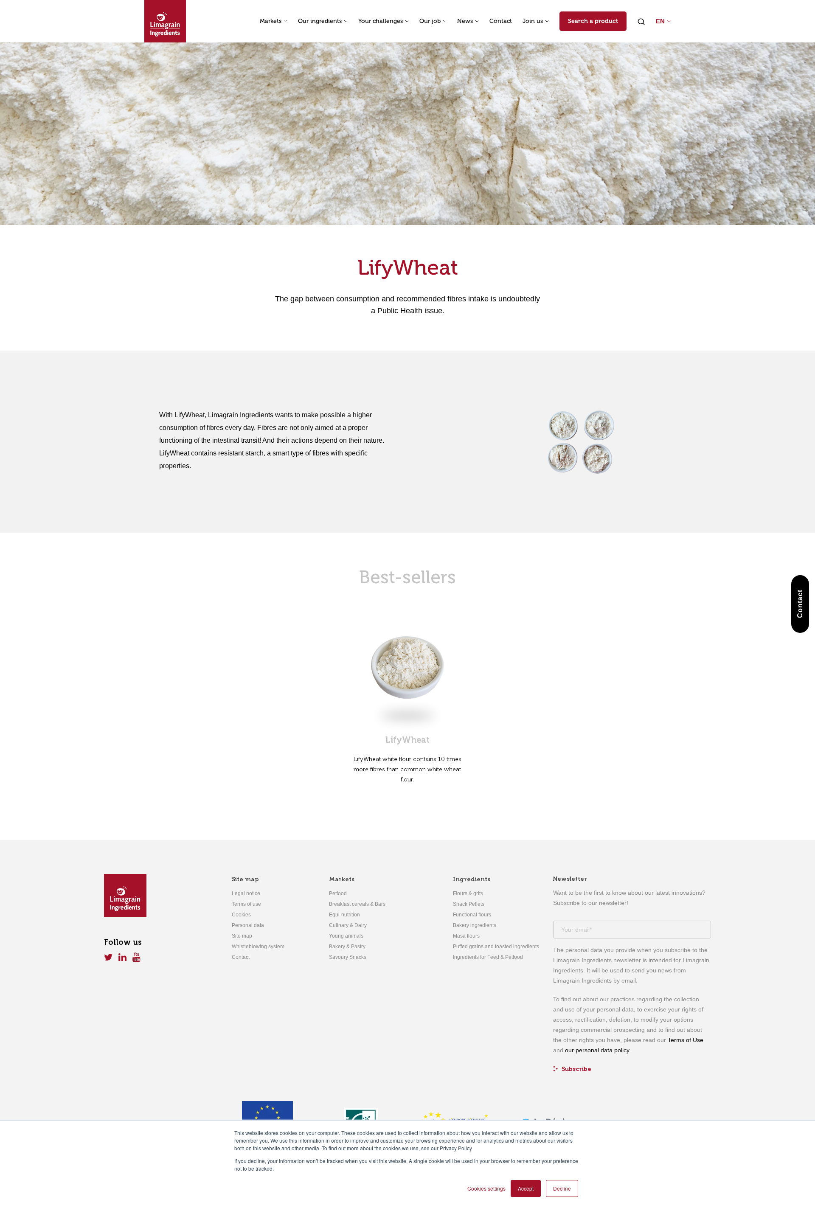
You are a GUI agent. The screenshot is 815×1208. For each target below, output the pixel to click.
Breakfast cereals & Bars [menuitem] (357, 904)
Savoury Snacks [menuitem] (347, 957)
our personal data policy (597, 1050)
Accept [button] (526, 1188)
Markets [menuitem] (341, 879)
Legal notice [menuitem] (246, 893)
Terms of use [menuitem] (246, 904)
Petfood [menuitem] (338, 893)
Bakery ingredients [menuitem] (474, 925)
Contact (500, 21)
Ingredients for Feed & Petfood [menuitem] (488, 957)
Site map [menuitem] (245, 879)
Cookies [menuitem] (241, 915)
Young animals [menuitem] (346, 936)
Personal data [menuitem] (248, 925)
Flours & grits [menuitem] (468, 893)
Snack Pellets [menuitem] (468, 904)
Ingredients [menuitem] (471, 879)
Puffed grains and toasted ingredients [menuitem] (496, 947)
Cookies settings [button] (486, 1188)
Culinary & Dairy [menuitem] (348, 925)
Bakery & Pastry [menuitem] (347, 947)
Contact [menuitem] (241, 957)
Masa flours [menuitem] (466, 936)
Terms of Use (685, 1040)
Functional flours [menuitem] (472, 915)
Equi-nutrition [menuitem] (344, 915)
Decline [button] (562, 1188)
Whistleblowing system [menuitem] (258, 947)
